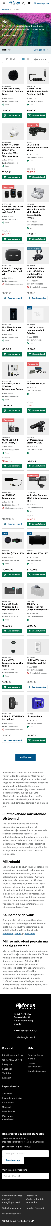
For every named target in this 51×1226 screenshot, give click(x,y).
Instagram (7, 1064)
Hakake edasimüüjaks (35, 1065)
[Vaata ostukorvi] (29, 3)
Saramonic (8, 933)
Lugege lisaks (9, 35)
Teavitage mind (15, 298)
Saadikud (7, 1093)
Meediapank (8, 1111)
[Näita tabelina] (23, 59)
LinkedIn (6, 1077)
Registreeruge (13, 1160)
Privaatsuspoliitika (11, 1213)
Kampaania (8, 1102)
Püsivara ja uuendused (7, 1118)
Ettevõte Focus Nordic (35, 1057)
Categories (39, 49)
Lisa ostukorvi (14, 115)
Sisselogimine (43, 3)
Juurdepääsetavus (37, 1071)
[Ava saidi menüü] (5, 3)
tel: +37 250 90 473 (12, 1059)
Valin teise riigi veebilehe (14, 1169)
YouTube (6, 1073)
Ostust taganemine (12, 1208)
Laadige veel (25, 757)
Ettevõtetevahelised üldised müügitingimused (12, 1199)
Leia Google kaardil (25, 1037)
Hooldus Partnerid (35, 1208)
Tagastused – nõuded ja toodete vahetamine (35, 1199)
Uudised (6, 1107)
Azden (18, 933)
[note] (47, 16)
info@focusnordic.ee (12, 1055)
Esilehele (5, 10)
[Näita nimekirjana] (28, 59)
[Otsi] (23, 3)
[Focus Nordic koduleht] (14, 3)
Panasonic (30, 933)
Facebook (7, 1068)
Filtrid (13, 59)
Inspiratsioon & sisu (12, 1098)
